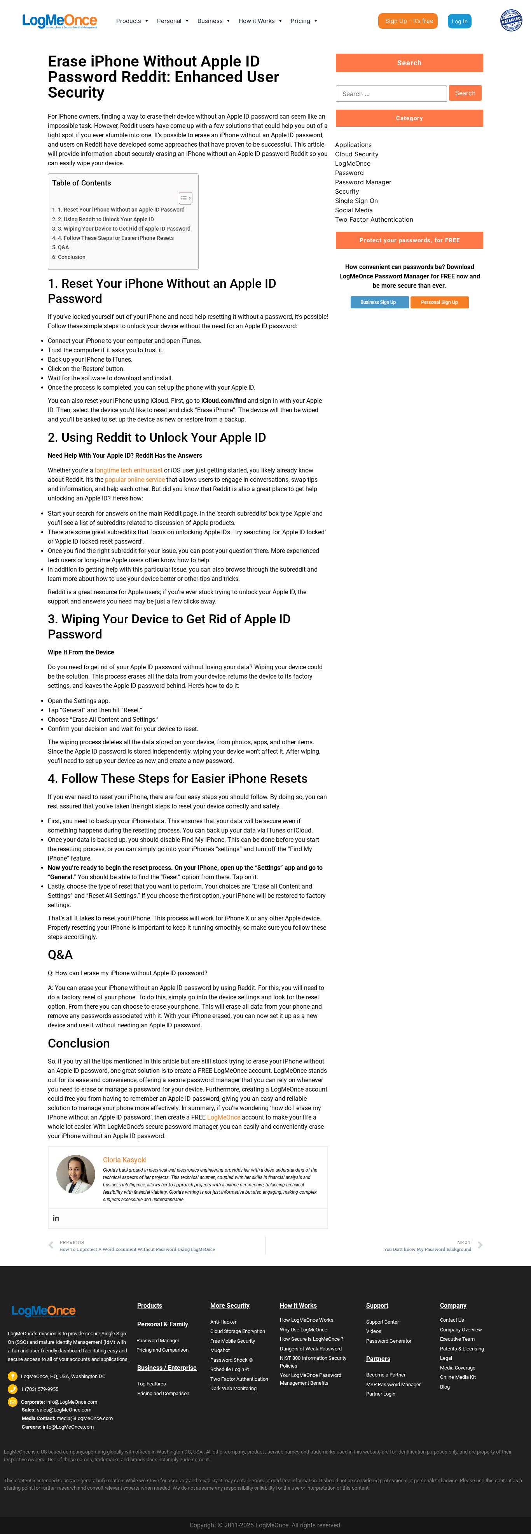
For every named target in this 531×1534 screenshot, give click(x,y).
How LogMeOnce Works (307, 1320)
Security (347, 191)
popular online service (135, 479)
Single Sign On (356, 201)
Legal (446, 1358)
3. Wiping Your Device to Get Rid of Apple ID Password (124, 229)
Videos (373, 1331)
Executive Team (457, 1339)
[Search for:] (391, 94)
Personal (169, 20)
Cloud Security (357, 154)
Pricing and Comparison (162, 1350)
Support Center (382, 1322)
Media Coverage (457, 1368)
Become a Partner (385, 1375)
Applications (353, 145)
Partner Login (380, 1394)
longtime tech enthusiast (128, 470)
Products (128, 20)
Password (349, 173)
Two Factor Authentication (374, 219)
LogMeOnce (223, 1117)
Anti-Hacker (223, 1322)
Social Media (354, 210)
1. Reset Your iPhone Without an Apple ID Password (121, 209)
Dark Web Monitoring (233, 1388)
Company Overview (461, 1330)
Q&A (63, 247)
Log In (460, 21)
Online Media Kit (458, 1377)
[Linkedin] (55, 1218)
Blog (445, 1387)
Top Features (151, 1384)
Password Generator (388, 1341)
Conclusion (72, 257)
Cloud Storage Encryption (237, 1331)
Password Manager (363, 182)
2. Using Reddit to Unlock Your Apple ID (106, 219)
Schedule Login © (229, 1369)
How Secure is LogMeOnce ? (311, 1339)
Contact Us (452, 1320)
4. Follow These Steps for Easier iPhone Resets (116, 238)
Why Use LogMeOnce (303, 1330)
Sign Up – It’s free (409, 20)
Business (210, 20)
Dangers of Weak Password (311, 1349)
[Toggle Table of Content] (181, 198)
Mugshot (220, 1350)
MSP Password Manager (393, 1384)
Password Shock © (231, 1360)
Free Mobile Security (232, 1341)
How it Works (257, 20)
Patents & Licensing (462, 1349)
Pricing (300, 20)
